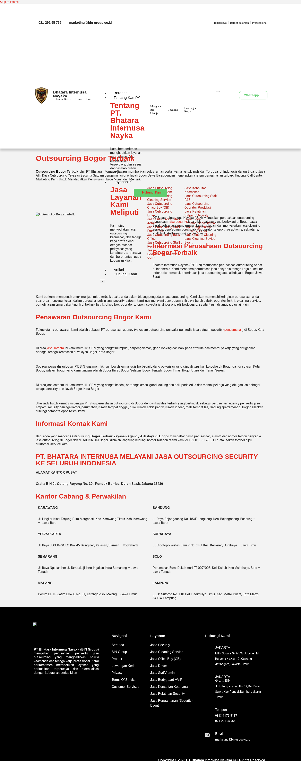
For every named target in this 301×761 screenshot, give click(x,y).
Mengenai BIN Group (156, 110)
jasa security (178, 222)
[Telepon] (207, 714)
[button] (230, 95)
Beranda (121, 93)
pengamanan (233, 330)
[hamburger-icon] (218, 91)
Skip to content (9, 1)
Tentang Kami (125, 98)
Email (219, 733)
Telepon (221, 709)
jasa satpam (55, 348)
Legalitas (173, 109)
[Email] (207, 735)
